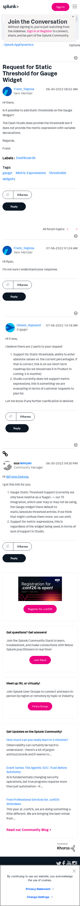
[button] (75, 58)
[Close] (74, 871)
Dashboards (26, 157)
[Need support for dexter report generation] (68, 229)
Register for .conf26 (40, 609)
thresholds (57, 173)
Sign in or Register (39, 31)
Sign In (60, 7)
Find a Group (40, 706)
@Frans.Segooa (17, 476)
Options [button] (73, 45)
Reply (14, 206)
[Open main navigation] (74, 6)
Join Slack (40, 660)
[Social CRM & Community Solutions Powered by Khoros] (66, 847)
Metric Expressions (31, 173)
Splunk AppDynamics (19, 45)
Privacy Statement (38, 889)
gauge (7, 173)
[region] (40, 885)
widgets (9, 179)
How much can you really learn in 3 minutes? (37, 740)
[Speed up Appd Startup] (76, 229)
